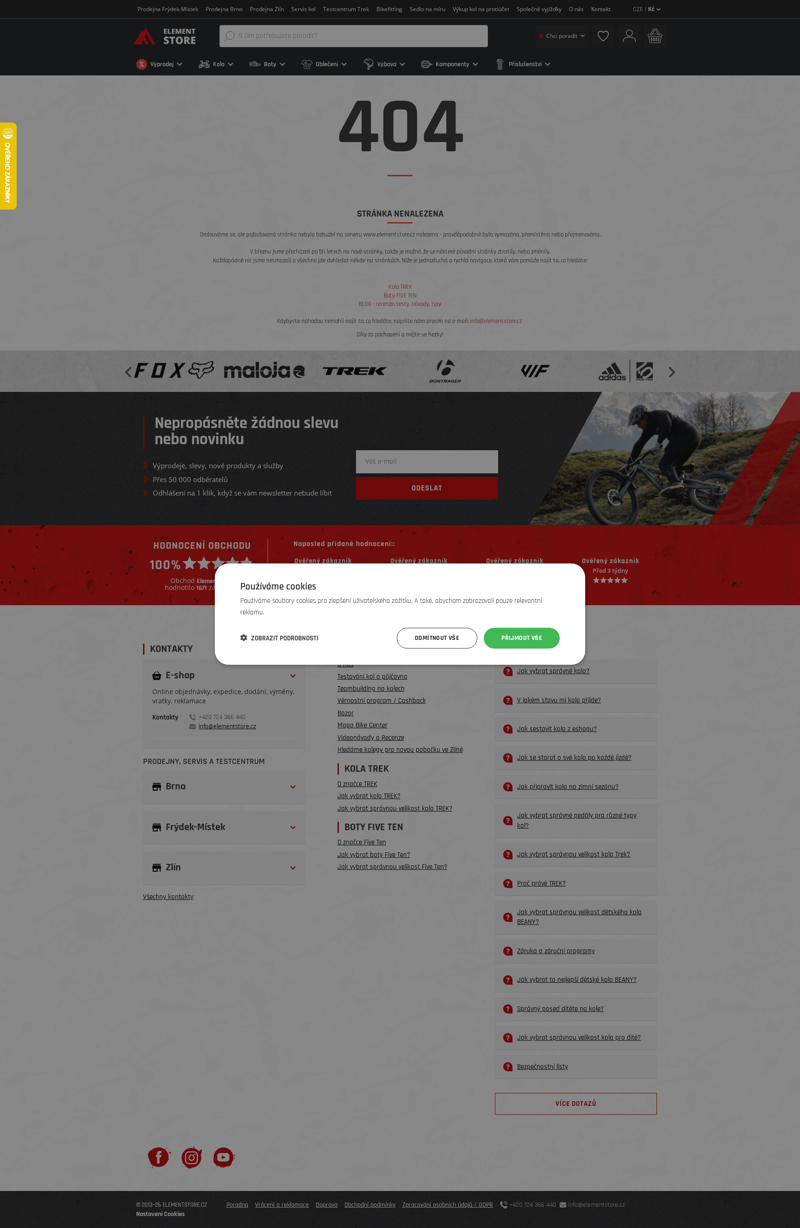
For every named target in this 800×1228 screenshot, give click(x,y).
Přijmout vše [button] (521, 638)
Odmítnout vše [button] (437, 638)
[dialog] (400, 614)
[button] (279, 638)
